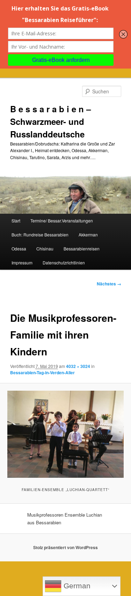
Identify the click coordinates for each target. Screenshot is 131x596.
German (75, 586)
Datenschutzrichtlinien (64, 262)
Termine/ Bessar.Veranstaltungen (61, 221)
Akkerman (88, 234)
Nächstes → (109, 284)
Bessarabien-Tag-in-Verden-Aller (42, 372)
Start (16, 221)
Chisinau (44, 248)
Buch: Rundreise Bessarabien (40, 234)
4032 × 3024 (78, 366)
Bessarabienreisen (82, 248)
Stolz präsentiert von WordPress (65, 547)
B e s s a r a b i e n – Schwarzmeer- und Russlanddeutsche (50, 121)
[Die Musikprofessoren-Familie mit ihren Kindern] (65, 434)
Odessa (19, 248)
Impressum (22, 262)
